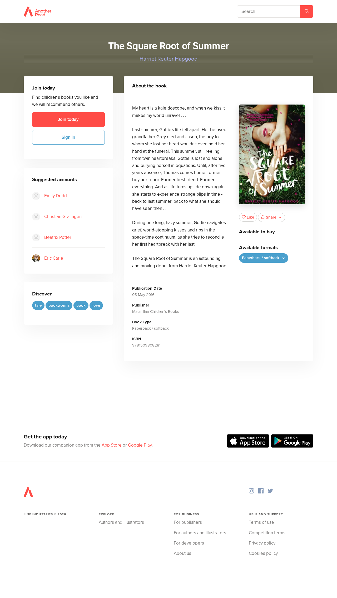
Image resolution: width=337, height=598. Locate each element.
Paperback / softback (261, 257)
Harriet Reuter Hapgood (168, 59)
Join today (68, 119)
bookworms (59, 305)
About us (182, 553)
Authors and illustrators (121, 522)
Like (250, 217)
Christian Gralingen (63, 216)
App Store (112, 445)
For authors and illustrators (200, 533)
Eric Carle (53, 258)
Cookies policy (263, 553)
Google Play (140, 445)
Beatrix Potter (57, 237)
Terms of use (261, 522)
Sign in (68, 137)
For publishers (188, 522)
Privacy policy (262, 543)
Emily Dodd (55, 196)
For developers (189, 543)
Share (271, 217)
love (96, 305)
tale (38, 305)
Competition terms (267, 533)
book (81, 305)
